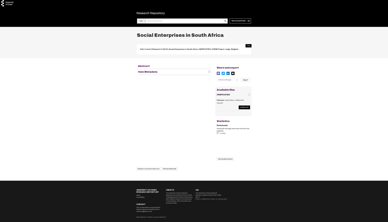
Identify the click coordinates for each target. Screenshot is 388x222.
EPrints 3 (185, 195)
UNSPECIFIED (223, 95)
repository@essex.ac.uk (144, 211)
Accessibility (140, 197)
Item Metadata (147, 72)
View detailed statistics (225, 159)
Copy (247, 45)
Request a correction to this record (148, 169)
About (138, 195)
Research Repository (150, 13)
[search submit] (225, 21)
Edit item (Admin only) (169, 169)
